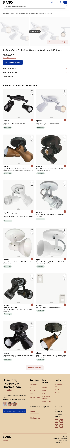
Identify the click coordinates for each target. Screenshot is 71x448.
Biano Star (58, 393)
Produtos (34, 412)
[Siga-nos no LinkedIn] (61, 426)
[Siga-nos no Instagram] (56, 421)
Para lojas (58, 380)
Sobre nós (33, 384)
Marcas (44, 387)
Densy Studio (46, 401)
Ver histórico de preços (9, 58)
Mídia (32, 394)
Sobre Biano (34, 380)
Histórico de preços (9, 68)
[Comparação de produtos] (52, 2)
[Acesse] (60, 2)
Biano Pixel (58, 390)
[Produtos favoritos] (56, 2)
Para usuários (45, 381)
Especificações (8, 76)
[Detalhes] (32, 120)
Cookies (64, 436)
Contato (33, 391)
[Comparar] (32, 94)
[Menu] (65, 2)
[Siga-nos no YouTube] (56, 426)
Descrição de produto (10, 72)
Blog (43, 393)
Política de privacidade (60, 438)
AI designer (35, 418)
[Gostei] (32, 91)
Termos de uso (62, 440)
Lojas (44, 390)
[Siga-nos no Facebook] (61, 421)
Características (35, 397)
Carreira (33, 387)
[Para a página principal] (8, 2)
